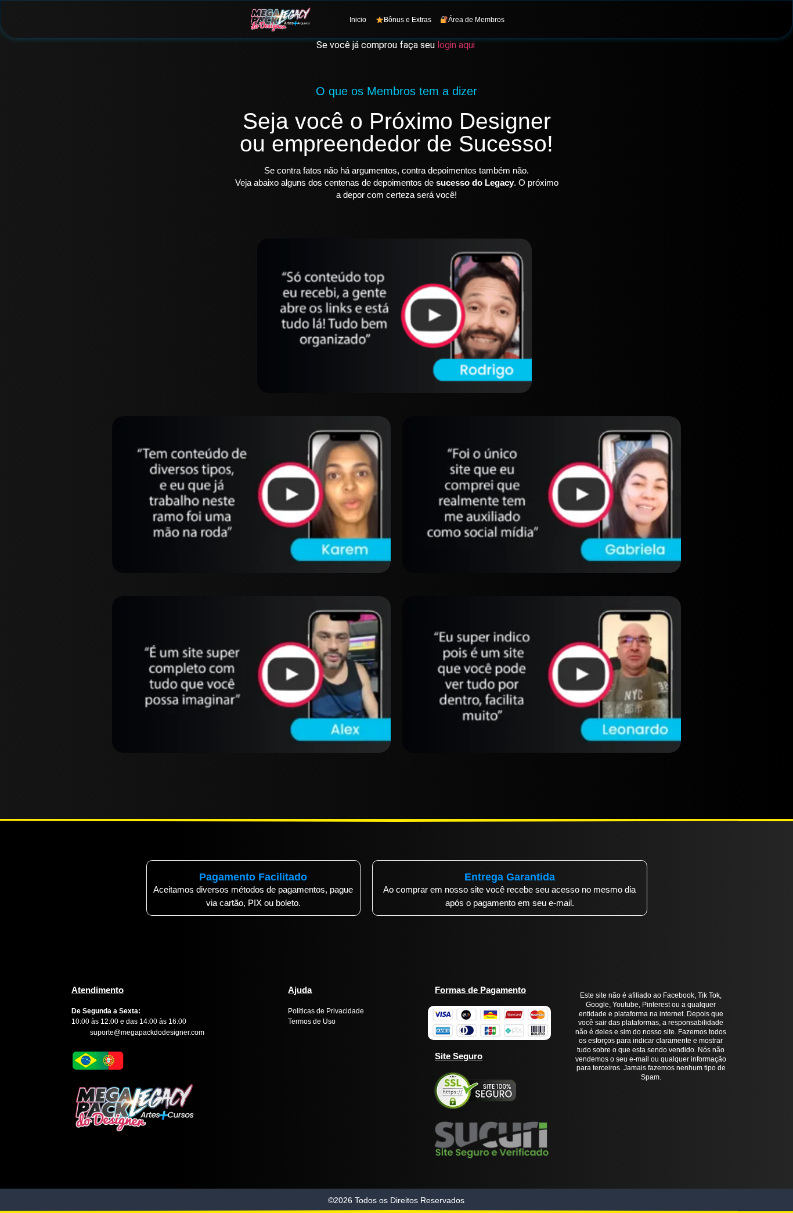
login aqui (457, 44)
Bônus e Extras (407, 20)
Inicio (357, 20)
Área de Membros (476, 20)
